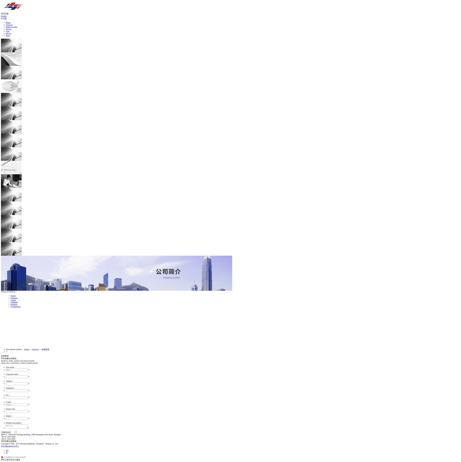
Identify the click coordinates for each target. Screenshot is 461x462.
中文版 (4, 18)
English (4, 16)
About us (35, 349)
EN (7, 451)
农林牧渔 (45, 349)
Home (8, 23)
